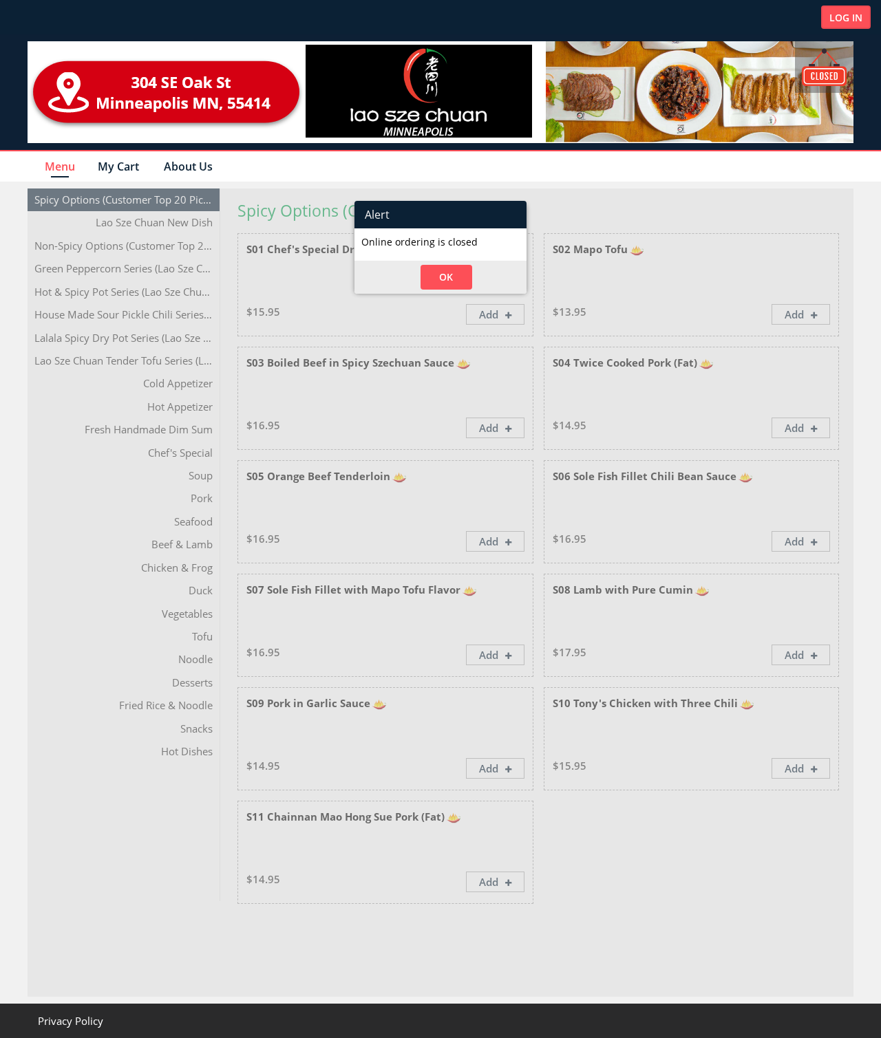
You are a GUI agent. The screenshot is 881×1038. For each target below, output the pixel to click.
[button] (446, 277)
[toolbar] (440, 214)
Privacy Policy (70, 1021)
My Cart (118, 166)
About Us (188, 166)
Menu (60, 166)
